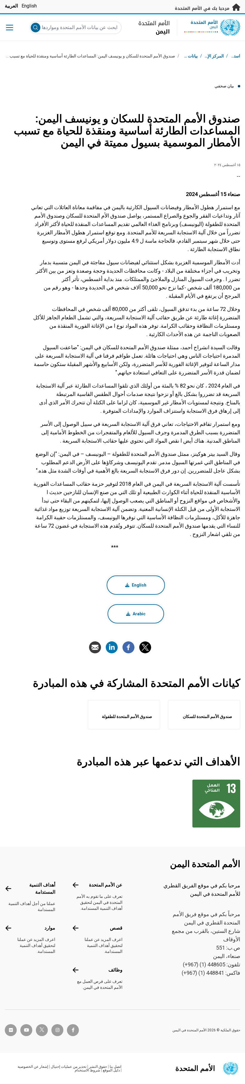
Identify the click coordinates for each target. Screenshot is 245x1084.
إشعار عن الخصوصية (33, 1067)
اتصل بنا (115, 1067)
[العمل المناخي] (213, 804)
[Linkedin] (112, 647)
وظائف (115, 970)
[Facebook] (128, 647)
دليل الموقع (111, 1070)
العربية (11, 6)
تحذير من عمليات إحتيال (68, 1067)
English (29, 6)
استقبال (233, 56)
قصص (116, 928)
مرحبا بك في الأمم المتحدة (203, 8)
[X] (145, 647)
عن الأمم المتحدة (105, 885)
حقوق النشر (98, 1067)
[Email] (95, 647)
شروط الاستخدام (87, 1070)
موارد (50, 928)
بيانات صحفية (186, 56)
